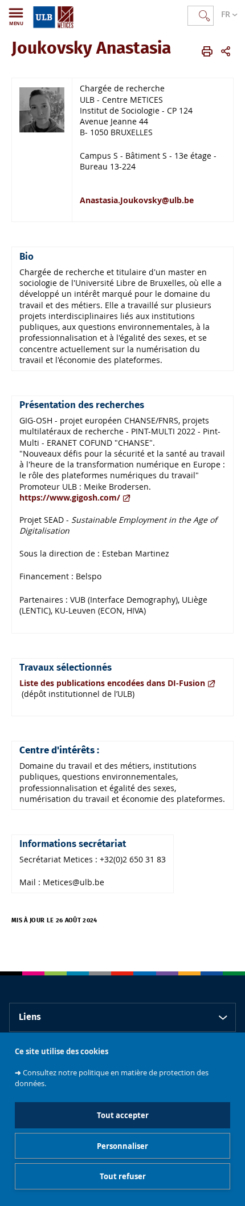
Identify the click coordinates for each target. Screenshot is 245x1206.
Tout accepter (123, 1115)
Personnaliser (122, 1146)
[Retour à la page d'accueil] (53, 15)
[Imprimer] (207, 51)
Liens (30, 1017)
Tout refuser (123, 1176)
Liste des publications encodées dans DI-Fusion (112, 682)
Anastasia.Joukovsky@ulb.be (137, 200)
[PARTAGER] (226, 51)
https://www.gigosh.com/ (69, 497)
